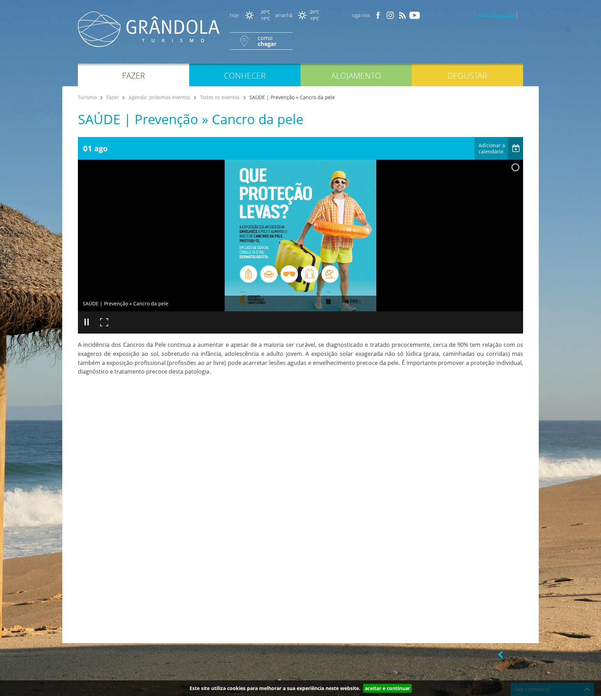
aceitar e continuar (387, 688)
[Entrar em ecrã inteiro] (104, 322)
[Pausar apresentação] (86, 322)
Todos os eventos (220, 97)
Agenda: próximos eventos (159, 97)
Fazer (112, 97)
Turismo (87, 97)
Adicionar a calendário (492, 148)
